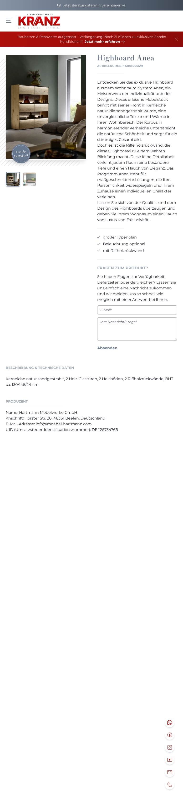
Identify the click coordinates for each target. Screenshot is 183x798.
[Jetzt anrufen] (169, 784)
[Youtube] (169, 760)
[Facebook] (169, 735)
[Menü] (9, 20)
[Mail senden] (169, 772)
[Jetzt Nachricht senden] (169, 722)
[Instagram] (169, 747)
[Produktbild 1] (13, 179)
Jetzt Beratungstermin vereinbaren (92, 5)
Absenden (107, 348)
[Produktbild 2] (29, 179)
